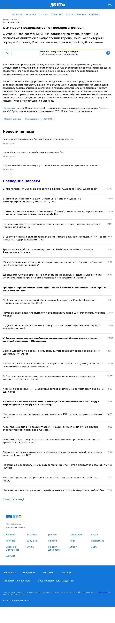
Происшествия (32, 119)
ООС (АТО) (48, 119)
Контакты (48, 572)
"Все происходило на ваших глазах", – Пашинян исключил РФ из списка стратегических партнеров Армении (50, 428)
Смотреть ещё (14, 499)
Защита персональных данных (56, 580)
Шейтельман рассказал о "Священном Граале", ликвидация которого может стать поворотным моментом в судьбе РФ (53, 213)
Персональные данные (16, 580)
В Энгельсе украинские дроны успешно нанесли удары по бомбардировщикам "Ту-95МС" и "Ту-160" (42, 200)
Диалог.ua (102, 592)
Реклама (67, 572)
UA (110, 4)
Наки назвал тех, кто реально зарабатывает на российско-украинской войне (53, 490)
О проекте (9, 572)
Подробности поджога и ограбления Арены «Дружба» (33, 152)
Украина (15, 19)
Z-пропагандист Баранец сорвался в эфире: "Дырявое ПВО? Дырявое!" (50, 188)
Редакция (29, 572)
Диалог (6, 19)
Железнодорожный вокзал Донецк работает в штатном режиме (38, 139)
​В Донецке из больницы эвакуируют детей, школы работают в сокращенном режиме (50, 165)
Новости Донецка (12, 119)
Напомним (9, 108)
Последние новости (21, 181)
